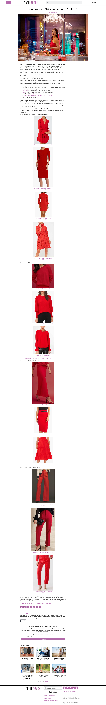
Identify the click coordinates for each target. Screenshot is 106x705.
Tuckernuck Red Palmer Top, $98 (43, 355)
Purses (24, 92)
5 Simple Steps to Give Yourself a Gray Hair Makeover (27, 676)
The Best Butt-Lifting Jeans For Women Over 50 (43, 659)
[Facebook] (64, 688)
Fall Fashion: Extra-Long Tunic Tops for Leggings (27, 659)
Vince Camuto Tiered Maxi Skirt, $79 (43, 464)
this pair (37, 86)
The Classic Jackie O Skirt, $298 (43, 434)
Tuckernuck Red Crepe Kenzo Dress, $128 (43, 144)
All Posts (23, 620)
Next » (46, 681)
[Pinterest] (76, 688)
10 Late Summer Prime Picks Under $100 (59, 675)
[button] (21, 607)
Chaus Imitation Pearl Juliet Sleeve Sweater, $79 (43, 323)
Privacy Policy (48, 698)
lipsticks (34, 93)
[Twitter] (67, 688)
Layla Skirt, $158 (43, 404)
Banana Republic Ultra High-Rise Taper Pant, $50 (43, 552)
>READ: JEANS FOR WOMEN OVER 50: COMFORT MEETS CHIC (35, 358)
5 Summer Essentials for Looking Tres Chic (58, 659)
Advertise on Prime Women (51, 700)
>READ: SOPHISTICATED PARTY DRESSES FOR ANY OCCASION (36, 603)
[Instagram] (73, 688)
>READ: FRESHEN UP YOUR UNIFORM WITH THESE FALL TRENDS (36, 95)
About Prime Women (49, 695)
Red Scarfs (25, 90)
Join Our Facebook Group (69, 691)
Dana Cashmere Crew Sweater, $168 (43, 288)
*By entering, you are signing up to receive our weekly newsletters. (43, 634)
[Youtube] (70, 688)
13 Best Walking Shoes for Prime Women (43, 675)
